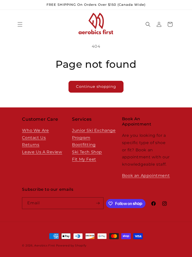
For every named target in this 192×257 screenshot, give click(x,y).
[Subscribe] (97, 203)
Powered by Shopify (71, 245)
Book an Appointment (146, 175)
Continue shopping (96, 86)
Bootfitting (84, 144)
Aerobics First (44, 245)
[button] (20, 24)
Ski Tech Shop (87, 152)
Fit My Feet (84, 159)
